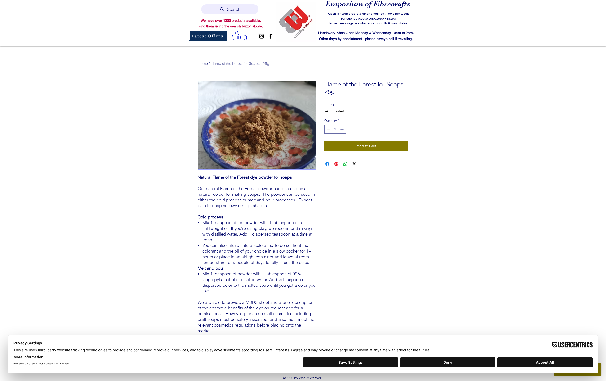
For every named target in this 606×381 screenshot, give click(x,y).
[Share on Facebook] (327, 164)
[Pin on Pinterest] (336, 164)
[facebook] (270, 36)
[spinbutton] (335, 129)
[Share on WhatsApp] (345, 164)
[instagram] (261, 36)
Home (203, 63)
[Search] (414, 23)
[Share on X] (354, 164)
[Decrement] (328, 129)
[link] (242, 35)
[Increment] (342, 129)
